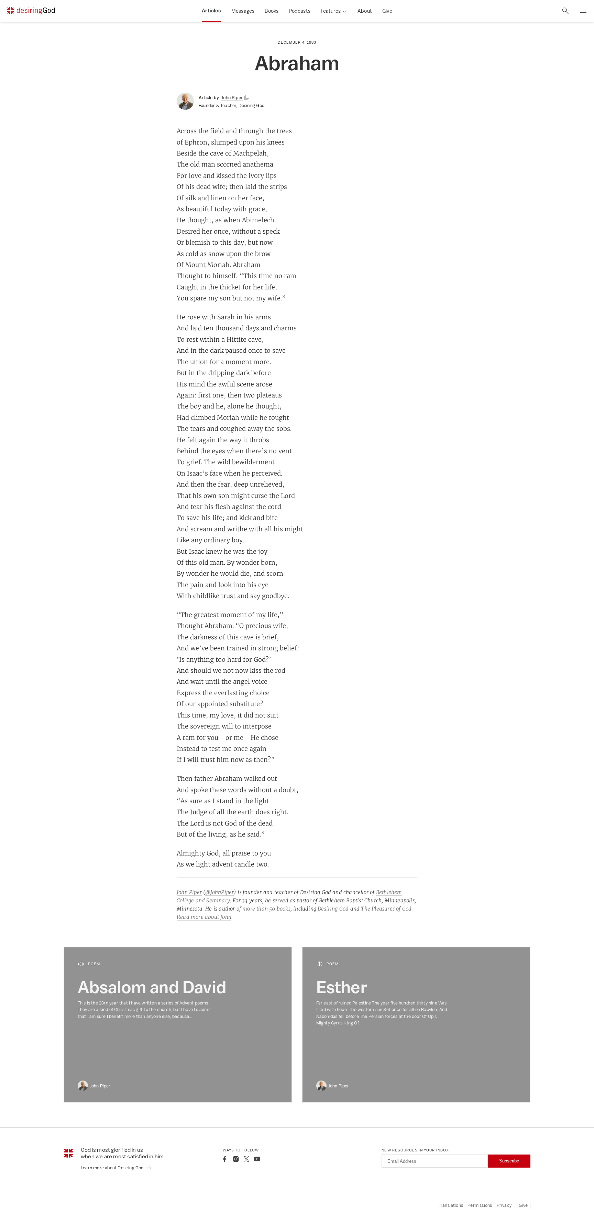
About (365, 11)
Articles (211, 10)
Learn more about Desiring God (113, 1168)
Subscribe (509, 1160)
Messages (243, 11)
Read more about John (204, 917)
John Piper (189, 892)
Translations (451, 1205)
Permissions (480, 1205)
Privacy (504, 1205)
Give (387, 11)
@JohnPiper (219, 892)
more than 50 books (266, 908)
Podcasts (299, 11)
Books (271, 11)
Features (331, 11)
